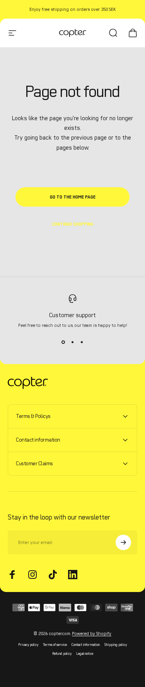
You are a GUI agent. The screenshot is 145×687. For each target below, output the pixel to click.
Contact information (86, 644)
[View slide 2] (72, 342)
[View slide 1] (63, 342)
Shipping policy (115, 644)
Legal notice (84, 653)
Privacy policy (28, 644)
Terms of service (55, 644)
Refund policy (62, 653)
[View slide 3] (82, 342)
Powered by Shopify (91, 633)
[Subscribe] (123, 542)
